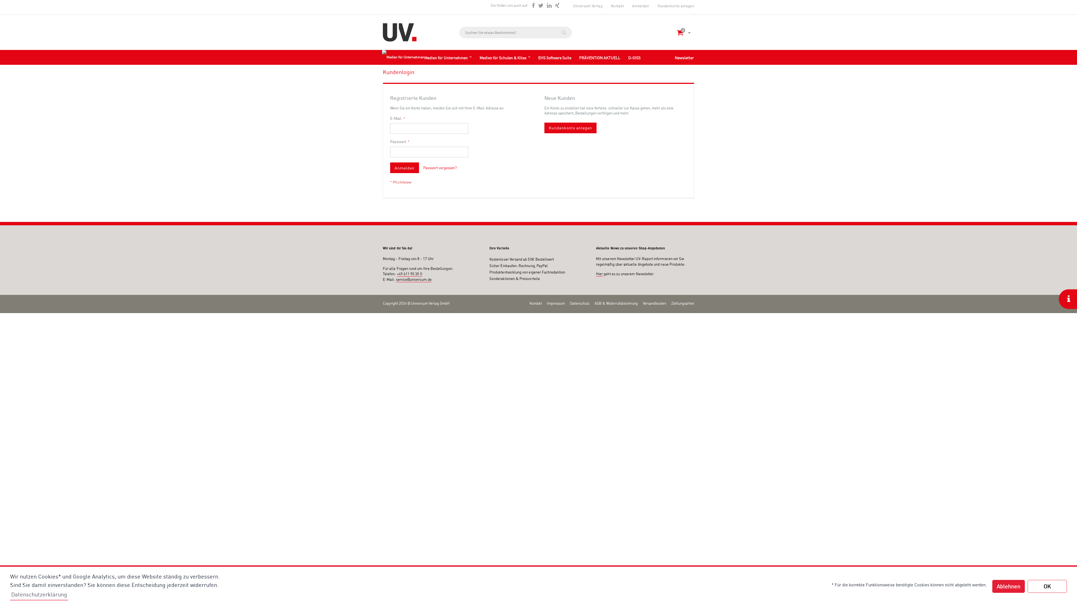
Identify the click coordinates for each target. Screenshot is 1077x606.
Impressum (556, 303)
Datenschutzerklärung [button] (39, 594)
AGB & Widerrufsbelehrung (616, 303)
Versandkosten (654, 303)
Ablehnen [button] (1008, 586)
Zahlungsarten (682, 303)
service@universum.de (414, 279)
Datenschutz (580, 303)
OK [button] (1047, 586)
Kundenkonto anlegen (676, 6)
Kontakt (617, 6)
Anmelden (640, 6)
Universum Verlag (587, 6)
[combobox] (515, 32)
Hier (599, 274)
